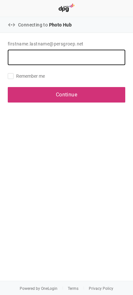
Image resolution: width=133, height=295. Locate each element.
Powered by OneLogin (38, 288)
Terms (73, 288)
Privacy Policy (101, 288)
